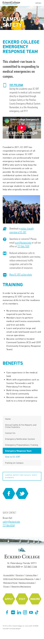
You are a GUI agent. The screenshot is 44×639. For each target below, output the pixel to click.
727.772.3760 (16, 85)
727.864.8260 (9, 525)
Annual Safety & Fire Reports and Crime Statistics (20, 426)
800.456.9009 (13, 566)
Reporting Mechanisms (21, 586)
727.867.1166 (30, 566)
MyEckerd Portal (10, 583)
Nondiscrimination (27, 583)
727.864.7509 (23, 246)
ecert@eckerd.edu (23, 242)
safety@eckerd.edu (11, 521)
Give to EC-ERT (12, 456)
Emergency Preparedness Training (21, 445)
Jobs (37, 579)
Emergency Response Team (18, 451)
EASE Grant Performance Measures (18, 579)
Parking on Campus (14, 463)
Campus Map (31, 575)
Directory (20, 575)
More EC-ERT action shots (20, 274)
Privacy (6, 586)
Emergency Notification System (20, 439)
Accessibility (8, 575)
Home (8, 419)
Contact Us (10, 433)
